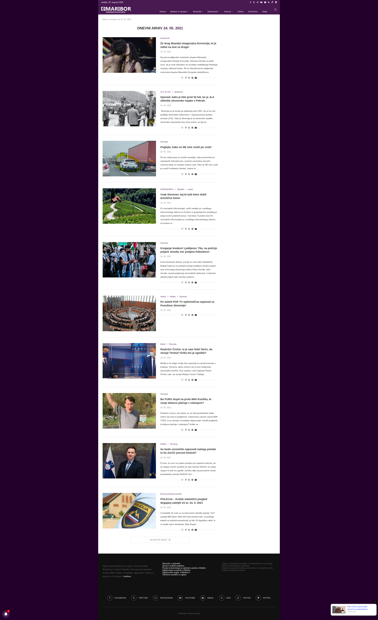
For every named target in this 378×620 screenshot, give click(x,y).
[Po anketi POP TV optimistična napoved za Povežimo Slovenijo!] (129, 313)
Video (264, 11)
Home (105, 19)
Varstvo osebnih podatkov (173, 566)
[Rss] (268, 2)
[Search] (275, 9)
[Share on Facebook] (185, 78)
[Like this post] (182, 78)
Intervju (227, 11)
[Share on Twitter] (189, 77)
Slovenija (197, 11)
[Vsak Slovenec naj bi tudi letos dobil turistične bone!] (129, 206)
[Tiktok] (272, 2)
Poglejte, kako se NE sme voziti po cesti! (186, 147)
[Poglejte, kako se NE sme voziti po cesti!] (129, 158)
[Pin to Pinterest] (192, 78)
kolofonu (127, 576)
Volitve (240, 11)
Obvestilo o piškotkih (171, 563)
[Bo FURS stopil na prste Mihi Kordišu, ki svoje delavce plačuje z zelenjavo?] (129, 410)
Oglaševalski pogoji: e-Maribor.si (176, 572)
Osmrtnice (253, 11)
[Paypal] (276, 2)
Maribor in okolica (178, 11)
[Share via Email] (196, 78)
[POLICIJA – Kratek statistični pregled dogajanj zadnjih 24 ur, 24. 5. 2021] (129, 510)
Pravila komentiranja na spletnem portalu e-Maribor (184, 568)
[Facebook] (250, 2)
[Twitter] (254, 2)
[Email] (265, 2)
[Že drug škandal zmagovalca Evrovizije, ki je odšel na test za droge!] (129, 55)
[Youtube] (261, 2)
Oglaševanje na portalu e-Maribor (176, 570)
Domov (163, 11)
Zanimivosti (212, 11)
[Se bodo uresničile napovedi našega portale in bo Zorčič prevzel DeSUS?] (129, 460)
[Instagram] (257, 2)
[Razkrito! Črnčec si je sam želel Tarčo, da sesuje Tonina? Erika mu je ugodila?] (129, 361)
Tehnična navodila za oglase (174, 575)
